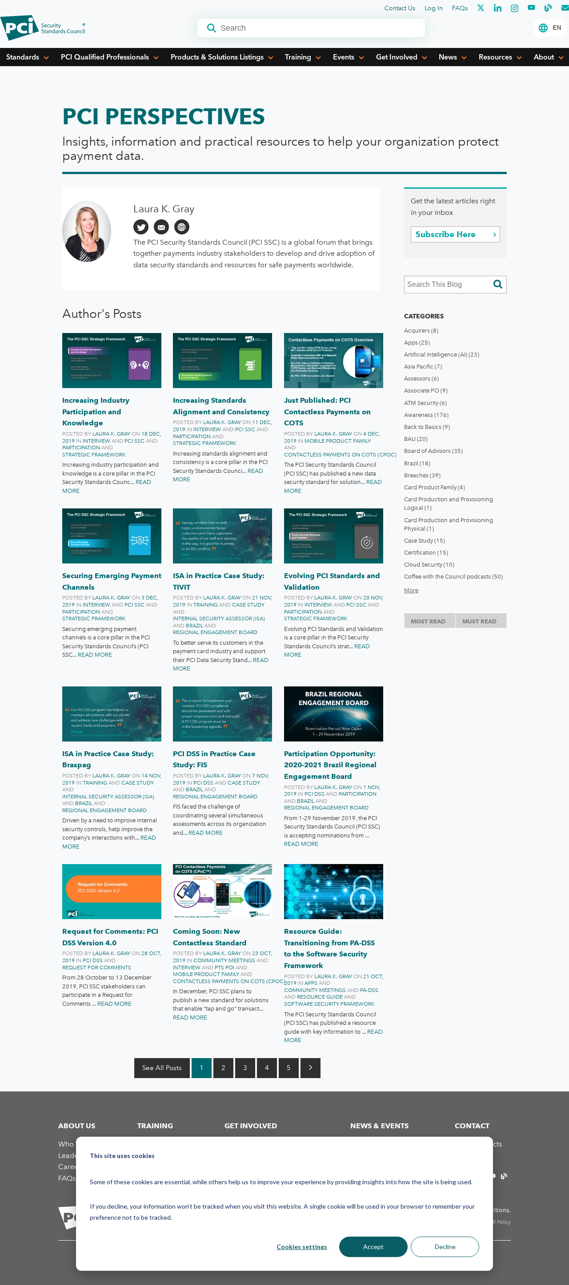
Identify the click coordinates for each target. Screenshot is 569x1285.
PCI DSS (203, 783)
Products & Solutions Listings (217, 56)
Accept (373, 1246)
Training (298, 56)
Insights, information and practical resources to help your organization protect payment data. (280, 148)
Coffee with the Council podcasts (453, 576)
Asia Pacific (423, 366)
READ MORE (95, 654)
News (448, 56)
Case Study (248, 605)
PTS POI (224, 967)
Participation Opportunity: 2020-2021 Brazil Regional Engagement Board (330, 765)
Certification (426, 552)
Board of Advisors (433, 451)
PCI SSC (134, 441)
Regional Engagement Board (215, 632)
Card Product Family (434, 487)
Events (343, 56)
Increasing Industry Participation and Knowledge (95, 411)
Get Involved (396, 56)
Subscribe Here (446, 234)
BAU (416, 439)
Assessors (421, 378)
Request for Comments (96, 967)
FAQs (460, 8)
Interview (96, 441)
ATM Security (425, 403)
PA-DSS (369, 990)
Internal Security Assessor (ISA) (219, 618)
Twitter (140, 226)
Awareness (426, 415)
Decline (445, 1246)
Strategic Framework (94, 455)
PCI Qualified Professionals (105, 56)
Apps (311, 983)
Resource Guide (320, 997)
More (411, 590)
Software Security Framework (329, 1004)
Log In (434, 8)
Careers (71, 1166)
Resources (495, 56)
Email (161, 226)
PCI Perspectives (163, 116)
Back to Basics (427, 427)
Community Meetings (224, 960)
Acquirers (421, 330)
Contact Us (400, 8)
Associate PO (426, 390)
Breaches (422, 475)
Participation (81, 447)
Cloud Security (429, 564)
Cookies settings (301, 1246)
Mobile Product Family (338, 441)
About (544, 56)
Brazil (194, 626)
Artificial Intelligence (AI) (441, 354)
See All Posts (162, 1068)
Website (181, 226)
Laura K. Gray (163, 208)
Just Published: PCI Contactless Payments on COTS (327, 411)
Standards (22, 56)
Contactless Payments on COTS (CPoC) (340, 455)
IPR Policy (499, 1222)
